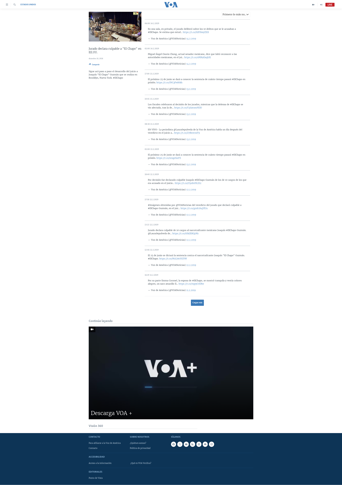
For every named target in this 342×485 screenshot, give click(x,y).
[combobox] (235, 14)
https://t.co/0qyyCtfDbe (191, 283)
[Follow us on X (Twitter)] (179, 444)
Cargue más (197, 303)
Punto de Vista (96, 478)
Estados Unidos (28, 5)
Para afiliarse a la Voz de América (105, 443)
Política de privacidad (140, 448)
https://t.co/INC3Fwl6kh (169, 82)
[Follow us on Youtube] (186, 444)
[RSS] (192, 444)
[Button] (94, 65)
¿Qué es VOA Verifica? (140, 463)
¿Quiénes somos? (138, 443)
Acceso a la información (100, 463)
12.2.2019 (191, 189)
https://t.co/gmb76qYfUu (194, 208)
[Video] (313, 5)
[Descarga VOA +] (171, 373)
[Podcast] (198, 444)
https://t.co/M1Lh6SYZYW (173, 258)
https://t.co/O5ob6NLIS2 (188, 183)
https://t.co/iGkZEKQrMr (185, 233)
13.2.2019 (191, 89)
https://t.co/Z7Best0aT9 (187, 132)
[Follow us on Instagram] (211, 444)
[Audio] (321, 5)
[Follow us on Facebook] (173, 444)
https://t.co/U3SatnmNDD (188, 107)
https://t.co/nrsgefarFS (168, 158)
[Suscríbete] (205, 444)
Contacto (93, 448)
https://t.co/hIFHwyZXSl (196, 32)
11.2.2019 (191, 290)
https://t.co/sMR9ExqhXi (197, 57)
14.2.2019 (191, 38)
